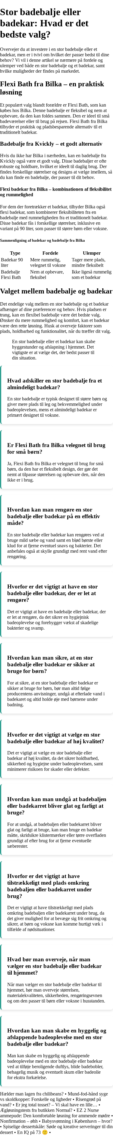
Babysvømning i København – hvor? (77, 1121)
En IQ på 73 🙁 (32, 1132)
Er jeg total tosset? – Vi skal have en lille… (57, 1104)
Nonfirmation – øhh (19, 1121)
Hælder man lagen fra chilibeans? (32, 1093)
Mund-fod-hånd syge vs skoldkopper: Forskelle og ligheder (54, 1096)
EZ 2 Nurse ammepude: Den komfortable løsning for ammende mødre (55, 1113)
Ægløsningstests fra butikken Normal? (36, 1110)
